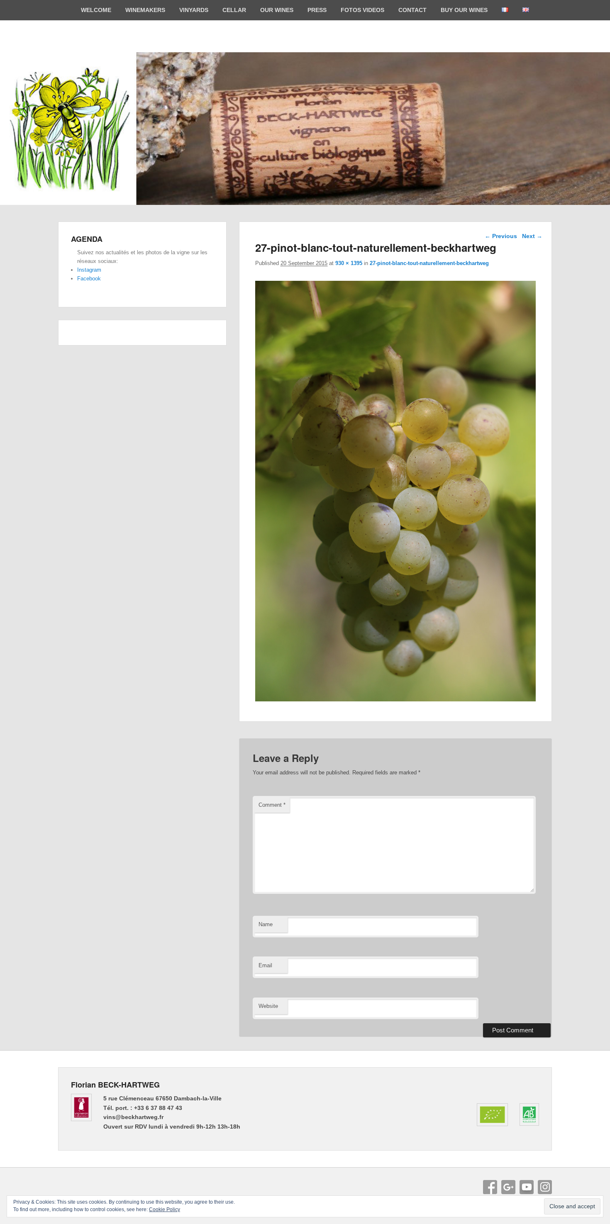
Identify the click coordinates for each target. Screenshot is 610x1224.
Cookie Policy (164, 1209)
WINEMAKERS (145, 10)
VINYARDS (193, 10)
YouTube (527, 1187)
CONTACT (412, 10)
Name (266, 924)
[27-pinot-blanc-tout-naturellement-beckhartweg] (395, 699)
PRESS (317, 10)
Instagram (89, 270)
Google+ (508, 1187)
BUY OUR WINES (464, 10)
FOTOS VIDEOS (362, 10)
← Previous (501, 236)
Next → (532, 236)
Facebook (89, 278)
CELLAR (234, 10)
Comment (272, 805)
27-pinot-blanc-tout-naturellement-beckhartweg (429, 263)
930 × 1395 (348, 263)
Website (268, 1006)
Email (265, 965)
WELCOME (96, 10)
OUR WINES (276, 10)
